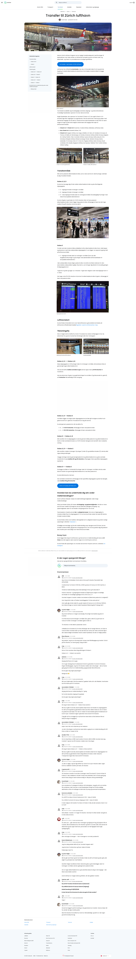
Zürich (68, 11)
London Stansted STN (72, 935)
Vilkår (34, 955)
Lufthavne (62, 11)
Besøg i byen (33, 89)
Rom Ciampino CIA (72, 940)
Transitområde (32, 59)
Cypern (25, 950)
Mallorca (48, 950)
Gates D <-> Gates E (35, 82)
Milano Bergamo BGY (29, 940)
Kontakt (92, 938)
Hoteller (69, 7)
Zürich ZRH (40, 7)
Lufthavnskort (32, 67)
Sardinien (70, 938)
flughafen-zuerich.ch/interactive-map (87, 325)
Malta (47, 945)
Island (25, 947)
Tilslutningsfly (32, 69)
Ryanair (26, 938)
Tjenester (78, 7)
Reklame (46, 955)
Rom (69, 947)
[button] (2, 2)
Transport (50, 7)
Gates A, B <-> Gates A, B (36, 71)
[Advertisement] (40, 103)
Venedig (69, 945)
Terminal (60, 7)
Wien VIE (48, 935)
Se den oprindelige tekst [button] (77, 577)
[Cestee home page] (7, 2)
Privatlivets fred (39, 955)
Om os (92, 935)
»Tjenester (72, 522)
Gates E (32, 64)
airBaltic (26, 935)
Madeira (26, 945)
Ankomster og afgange (92, 7)
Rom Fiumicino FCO (50, 938)
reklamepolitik (95, 550)
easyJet (48, 940)
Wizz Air (26, 943)
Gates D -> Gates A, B (35, 77)
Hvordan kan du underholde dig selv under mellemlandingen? (38, 86)
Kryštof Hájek (64, 19)
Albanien (48, 947)
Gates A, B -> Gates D (35, 74)
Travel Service (49, 943)
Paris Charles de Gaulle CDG (74, 943)
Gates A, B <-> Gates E (35, 80)
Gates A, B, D (33, 61)
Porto (69, 950)
